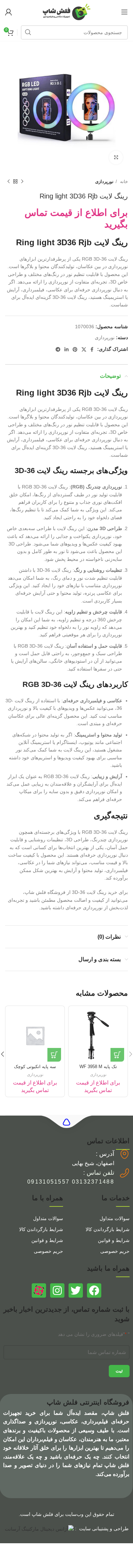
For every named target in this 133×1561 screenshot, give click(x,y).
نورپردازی (104, 181)
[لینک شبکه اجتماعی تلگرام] (58, 349)
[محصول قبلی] (22, 181)
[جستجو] (28, 32)
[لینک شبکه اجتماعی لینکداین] (66, 349)
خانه (123, 181)
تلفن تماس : (98, 1172)
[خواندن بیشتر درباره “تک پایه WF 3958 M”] (117, 1055)
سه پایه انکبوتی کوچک (35, 1066)
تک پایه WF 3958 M (98, 1066)
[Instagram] (57, 1290)
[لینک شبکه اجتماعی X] (83, 349)
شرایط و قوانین (114, 1240)
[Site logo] (66, 11)
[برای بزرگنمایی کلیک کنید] (116, 157)
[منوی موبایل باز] (124, 12)
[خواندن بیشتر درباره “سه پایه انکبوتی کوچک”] (54, 1055)
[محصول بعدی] (8, 181)
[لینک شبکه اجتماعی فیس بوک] (91, 349)
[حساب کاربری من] (8, 12)
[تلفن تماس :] (124, 1173)
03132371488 (93, 1182)
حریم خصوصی (115, 1251)
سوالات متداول (115, 1218)
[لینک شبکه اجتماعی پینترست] (75, 349)
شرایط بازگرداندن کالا (108, 1229)
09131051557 (48, 1182)
